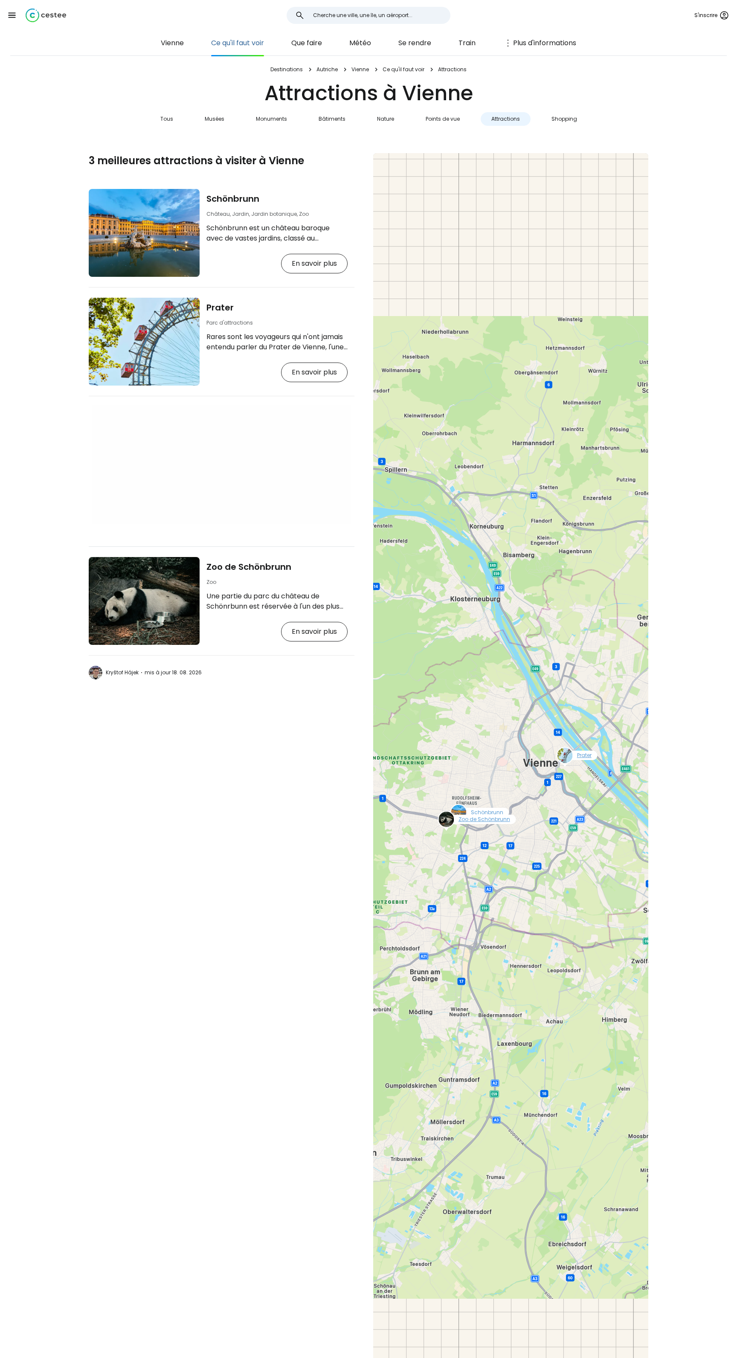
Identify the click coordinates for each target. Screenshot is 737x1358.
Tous (166, 118)
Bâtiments (332, 118)
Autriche (327, 69)
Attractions (505, 118)
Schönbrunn (232, 199)
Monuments (271, 118)
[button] (12, 15)
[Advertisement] (221, 464)
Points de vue (443, 118)
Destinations (286, 69)
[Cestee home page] (46, 15)
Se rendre (414, 43)
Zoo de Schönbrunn (248, 567)
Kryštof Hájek (122, 672)
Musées (214, 118)
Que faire (306, 43)
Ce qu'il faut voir (237, 43)
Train (467, 43)
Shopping (564, 118)
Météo (360, 43)
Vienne (172, 43)
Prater (220, 307)
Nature (385, 118)
